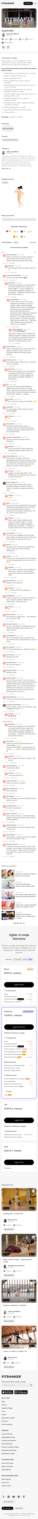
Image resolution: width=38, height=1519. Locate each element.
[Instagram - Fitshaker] (9, 1497)
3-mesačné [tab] (17, 959)
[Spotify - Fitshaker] (19, 1497)
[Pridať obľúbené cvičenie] (13, 871)
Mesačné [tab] (9, 959)
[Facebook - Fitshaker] (3, 1497)
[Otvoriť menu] (35, 3)
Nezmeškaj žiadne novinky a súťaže (14, 1382)
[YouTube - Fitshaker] (14, 1497)
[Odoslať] (31, 1385)
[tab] (28, 959)
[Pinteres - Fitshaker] (24, 1497)
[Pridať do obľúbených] (8, 47)
